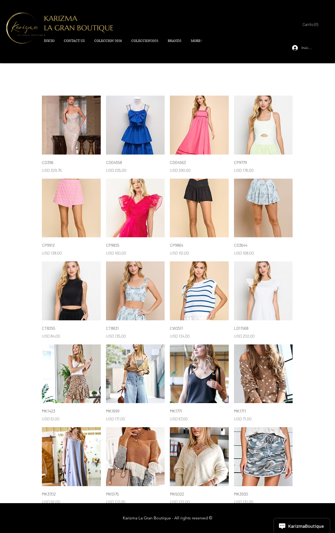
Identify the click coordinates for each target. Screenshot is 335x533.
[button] (310, 25)
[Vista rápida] (71, 125)
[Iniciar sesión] (293, 48)
